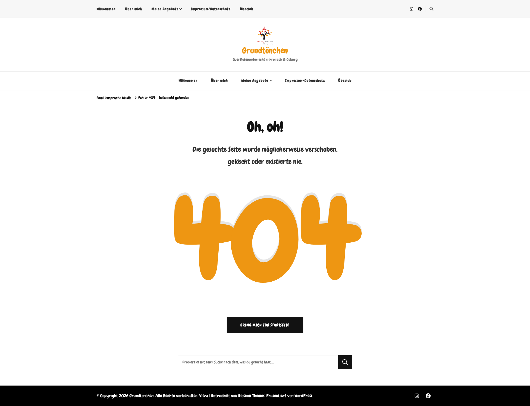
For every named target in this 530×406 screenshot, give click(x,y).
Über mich (133, 9)
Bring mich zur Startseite (265, 325)
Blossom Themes (251, 396)
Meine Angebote (165, 9)
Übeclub (246, 9)
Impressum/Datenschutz (210, 9)
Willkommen (106, 9)
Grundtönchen (265, 50)
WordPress (303, 396)
